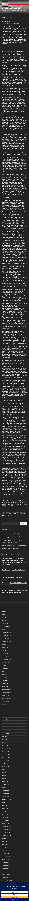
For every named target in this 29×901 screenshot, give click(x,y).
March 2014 (5, 683)
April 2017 (5, 620)
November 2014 (6, 659)
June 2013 (5, 707)
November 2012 (6, 725)
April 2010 (5, 814)
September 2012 (6, 731)
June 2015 (5, 647)
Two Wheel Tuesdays (7, 880)
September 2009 (6, 835)
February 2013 (6, 719)
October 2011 (5, 760)
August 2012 (5, 734)
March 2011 (5, 781)
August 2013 (5, 701)
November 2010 (6, 793)
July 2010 (4, 805)
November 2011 (6, 757)
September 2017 (6, 611)
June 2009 (5, 844)
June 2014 (5, 674)
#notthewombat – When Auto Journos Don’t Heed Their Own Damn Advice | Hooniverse (13, 560)
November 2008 (6, 865)
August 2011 (5, 766)
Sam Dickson (6, 570)
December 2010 (6, 790)
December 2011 (6, 754)
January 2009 (5, 859)
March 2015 (5, 653)
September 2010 (6, 799)
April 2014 (5, 680)
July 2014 (4, 671)
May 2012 (4, 743)
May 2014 (4, 677)
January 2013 (5, 722)
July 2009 (4, 841)
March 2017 (5, 623)
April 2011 (4, 778)
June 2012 (5, 740)
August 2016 (5, 644)
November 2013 (6, 692)
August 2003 (5, 868)
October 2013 (5, 695)
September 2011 (6, 763)
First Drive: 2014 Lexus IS (15, 577)
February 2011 (6, 784)
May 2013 (4, 710)
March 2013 (5, 716)
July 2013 (4, 704)
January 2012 (5, 751)
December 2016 (6, 632)
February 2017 (6, 626)
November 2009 (6, 829)
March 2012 (5, 746)
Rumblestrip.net (12, 9)
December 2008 (6, 862)
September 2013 (6, 698)
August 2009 (5, 838)
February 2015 (6, 656)
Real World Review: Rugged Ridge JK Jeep (13, 533)
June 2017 (5, 614)
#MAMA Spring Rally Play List (10, 548)
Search (4, 520)
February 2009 (6, 856)
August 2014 (5, 668)
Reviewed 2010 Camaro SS (11, 24)
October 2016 (5, 638)
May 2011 (4, 775)
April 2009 (5, 850)
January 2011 (5, 787)
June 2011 (4, 772)
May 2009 (5, 847)
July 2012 (4, 737)
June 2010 (5, 808)
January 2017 (5, 629)
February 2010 (6, 820)
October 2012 (5, 728)
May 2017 (4, 617)
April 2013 (5, 713)
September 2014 (6, 665)
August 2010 (5, 802)
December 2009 (6, 826)
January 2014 (5, 686)
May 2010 (4, 811)
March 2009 (5, 853)
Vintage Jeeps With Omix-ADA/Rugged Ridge (14, 545)
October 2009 (6, 832)
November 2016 (6, 635)
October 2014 (5, 662)
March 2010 (5, 817)
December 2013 (6, 689)
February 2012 (6, 749)
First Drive (5, 877)
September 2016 (6, 641)
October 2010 (5, 796)
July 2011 (4, 769)
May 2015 (4, 650)
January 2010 (5, 823)
